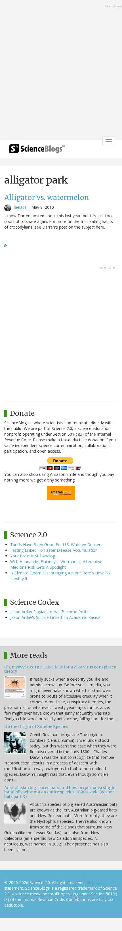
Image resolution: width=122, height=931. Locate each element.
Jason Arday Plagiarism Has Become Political (51, 611)
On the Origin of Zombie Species (36, 726)
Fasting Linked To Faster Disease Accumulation (54, 550)
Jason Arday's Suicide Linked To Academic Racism (56, 617)
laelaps (20, 207)
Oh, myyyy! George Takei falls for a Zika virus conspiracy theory (60, 669)
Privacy (93, 882)
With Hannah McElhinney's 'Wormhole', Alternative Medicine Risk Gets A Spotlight (56, 564)
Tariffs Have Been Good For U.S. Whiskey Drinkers (56, 544)
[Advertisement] (61, 70)
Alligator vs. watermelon (46, 197)
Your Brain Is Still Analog (32, 556)
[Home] (37, 150)
